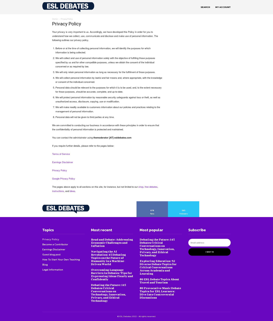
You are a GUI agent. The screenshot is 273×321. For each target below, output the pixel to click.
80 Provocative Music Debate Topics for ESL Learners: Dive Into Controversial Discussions (160, 292)
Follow (184, 202)
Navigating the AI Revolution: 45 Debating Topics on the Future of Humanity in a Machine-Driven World (108, 258)
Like (152, 202)
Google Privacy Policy (63, 178)
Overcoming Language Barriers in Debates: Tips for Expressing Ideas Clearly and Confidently (112, 274)
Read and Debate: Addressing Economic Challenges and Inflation (112, 242)
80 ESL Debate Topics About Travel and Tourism (159, 281)
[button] (205, 7)
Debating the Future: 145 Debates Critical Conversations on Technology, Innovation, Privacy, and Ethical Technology (108, 292)
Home (55, 19)
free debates (151, 186)
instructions (58, 191)
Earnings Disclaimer (62, 162)
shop (140, 186)
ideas (72, 191)
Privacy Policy (59, 170)
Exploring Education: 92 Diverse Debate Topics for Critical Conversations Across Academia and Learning (158, 267)
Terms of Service (61, 154)
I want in (209, 251)
